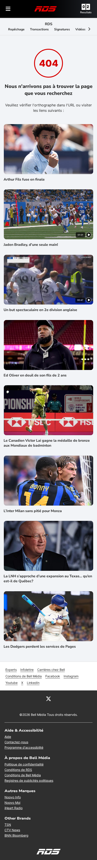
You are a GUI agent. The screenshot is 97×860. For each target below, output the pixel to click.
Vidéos (80, 29)
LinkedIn (33, 683)
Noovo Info (13, 797)
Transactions (39, 29)
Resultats (86, 12)
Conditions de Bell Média (23, 676)
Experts (11, 670)
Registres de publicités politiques (29, 780)
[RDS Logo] (45, 8)
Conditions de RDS (18, 770)
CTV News (12, 830)
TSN (8, 824)
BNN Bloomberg (16, 835)
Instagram (71, 676)
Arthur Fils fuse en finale (24, 179)
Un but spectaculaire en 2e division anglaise (40, 309)
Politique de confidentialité (24, 764)
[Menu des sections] (8, 8)
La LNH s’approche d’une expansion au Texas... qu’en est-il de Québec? (48, 579)
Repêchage (16, 29)
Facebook (52, 676)
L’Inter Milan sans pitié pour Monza (33, 510)
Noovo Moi (12, 802)
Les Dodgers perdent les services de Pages (40, 646)
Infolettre (27, 670)
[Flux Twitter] (48, 698)
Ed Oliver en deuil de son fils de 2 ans (35, 375)
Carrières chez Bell (51, 670)
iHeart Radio (14, 808)
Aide (8, 737)
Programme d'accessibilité (24, 747)
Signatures (62, 29)
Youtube (11, 683)
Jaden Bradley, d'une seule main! (31, 244)
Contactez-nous (16, 742)
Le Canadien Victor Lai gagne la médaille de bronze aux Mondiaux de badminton (47, 443)
